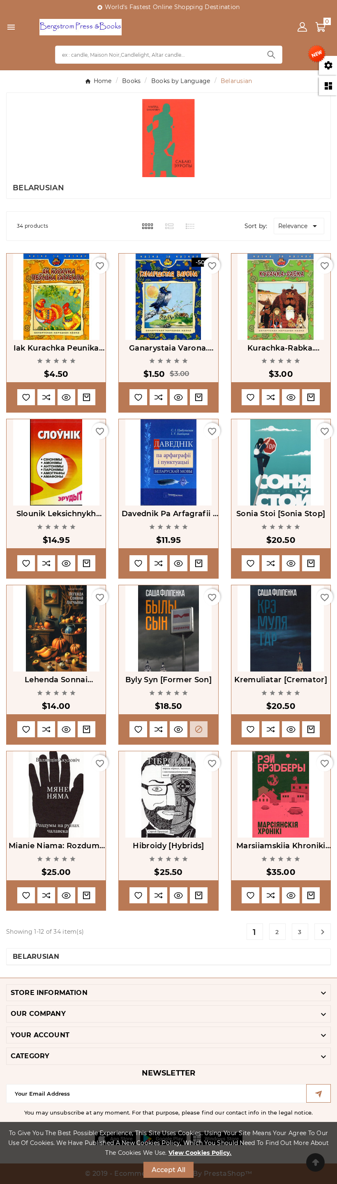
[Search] (271, 54)
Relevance (299, 226)
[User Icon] (302, 27)
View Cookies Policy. (200, 1152)
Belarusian (36, 956)
